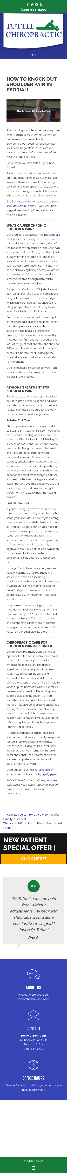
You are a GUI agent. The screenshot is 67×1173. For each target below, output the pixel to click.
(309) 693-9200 (33, 10)
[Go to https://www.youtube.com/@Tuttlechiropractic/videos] (36, 5)
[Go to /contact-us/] (33, 1029)
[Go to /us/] (33, 986)
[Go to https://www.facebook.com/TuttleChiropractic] (27, 5)
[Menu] (33, 1168)
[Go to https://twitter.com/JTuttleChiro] (32, 5)
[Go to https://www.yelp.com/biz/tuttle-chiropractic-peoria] (41, 5)
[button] (33, 859)
